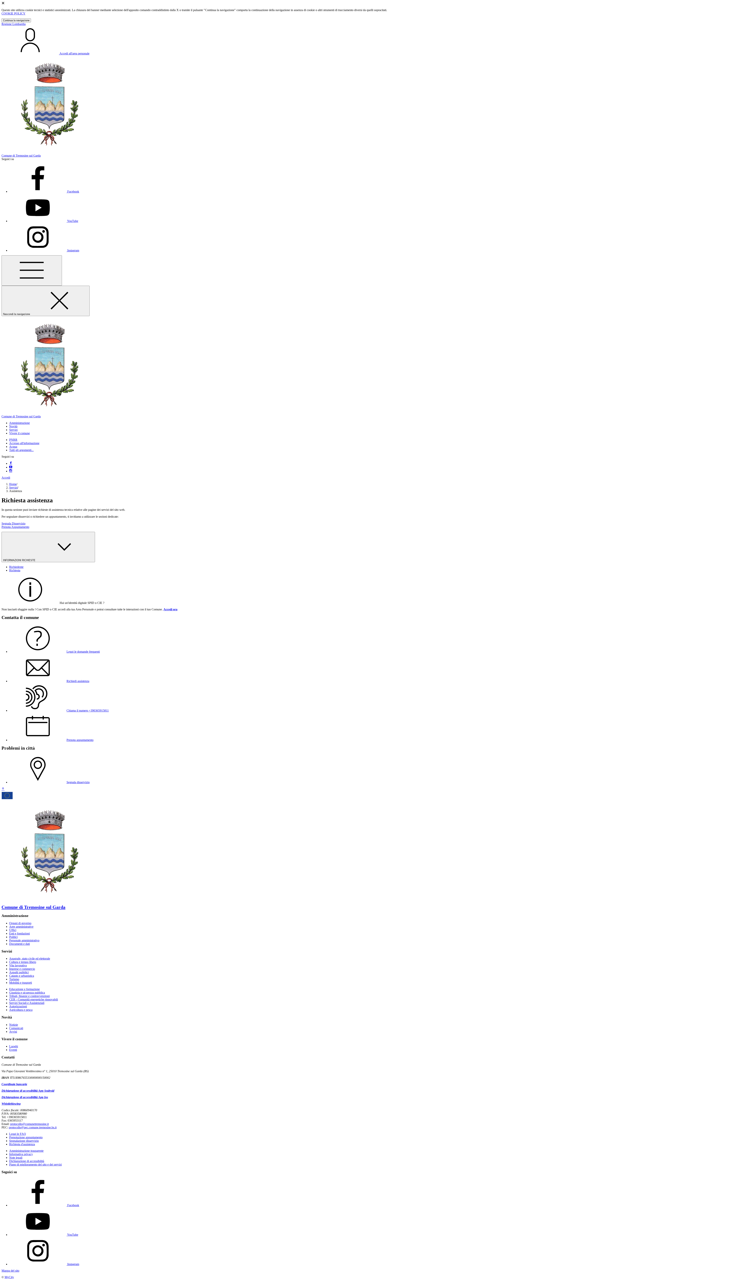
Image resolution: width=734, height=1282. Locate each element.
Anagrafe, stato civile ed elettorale (29, 958)
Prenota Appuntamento (15, 527)
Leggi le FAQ (17, 1134)
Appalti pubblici (19, 972)
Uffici (12, 930)
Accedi (6, 477)
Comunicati (16, 1028)
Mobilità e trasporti (20, 982)
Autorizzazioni (18, 1006)
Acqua (13, 446)
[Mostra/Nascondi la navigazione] (32, 270)
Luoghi (13, 1046)
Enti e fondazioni (19, 933)
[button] (19, 423)
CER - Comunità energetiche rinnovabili (33, 999)
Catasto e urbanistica (21, 975)
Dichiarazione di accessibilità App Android (28, 1090)
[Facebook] (10, 463)
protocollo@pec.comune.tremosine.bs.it (33, 1127)
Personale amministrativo (24, 940)
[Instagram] (10, 471)
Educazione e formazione (24, 989)
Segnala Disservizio (13, 523)
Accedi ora (170, 609)
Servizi (13, 487)
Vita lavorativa (18, 965)
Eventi (13, 1049)
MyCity (9, 1277)
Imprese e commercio (22, 968)
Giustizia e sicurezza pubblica (27, 992)
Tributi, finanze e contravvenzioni (29, 996)
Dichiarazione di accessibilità (26, 1161)
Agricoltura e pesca (20, 1009)
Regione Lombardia (14, 24)
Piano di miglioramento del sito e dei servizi (35, 1164)
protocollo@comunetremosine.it (29, 1124)
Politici (13, 937)
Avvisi (13, 1031)
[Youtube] (10, 467)
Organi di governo (20, 923)
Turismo (14, 979)
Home (13, 484)
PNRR (13, 439)
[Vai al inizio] (3, 789)
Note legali (15, 1157)
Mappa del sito (10, 1270)
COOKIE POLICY (13, 13)
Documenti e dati (19, 943)
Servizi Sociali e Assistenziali (26, 1003)
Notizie (13, 1024)
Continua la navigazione (16, 20)
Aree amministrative (21, 926)
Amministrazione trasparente (26, 1150)
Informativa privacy (21, 1154)
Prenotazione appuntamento (26, 1137)
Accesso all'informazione (24, 443)
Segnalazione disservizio (24, 1140)
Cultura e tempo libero (22, 962)
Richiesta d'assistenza (22, 1144)
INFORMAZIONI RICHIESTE (19, 560)
